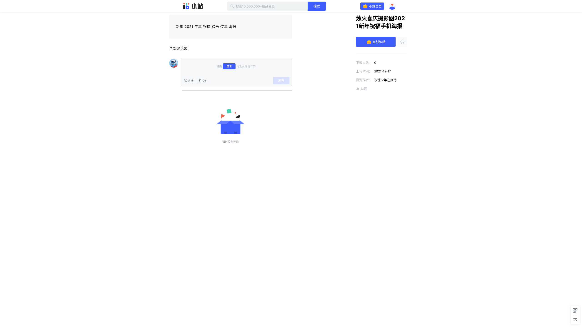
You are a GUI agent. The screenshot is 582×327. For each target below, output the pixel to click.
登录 (229, 66)
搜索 (317, 6)
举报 (364, 89)
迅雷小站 (193, 6)
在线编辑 (379, 42)
